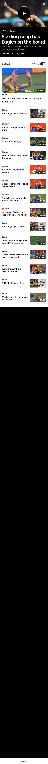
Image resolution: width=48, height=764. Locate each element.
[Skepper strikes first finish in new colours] (24, 184)
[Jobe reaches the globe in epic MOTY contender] (24, 240)
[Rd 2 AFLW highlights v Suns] (24, 127)
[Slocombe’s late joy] (24, 141)
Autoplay (35, 64)
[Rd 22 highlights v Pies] (24, 283)
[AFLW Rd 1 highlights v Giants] (24, 170)
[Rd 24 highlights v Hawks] (24, 113)
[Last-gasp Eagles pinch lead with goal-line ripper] (24, 212)
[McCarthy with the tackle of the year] (24, 297)
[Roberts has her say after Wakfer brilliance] (24, 198)
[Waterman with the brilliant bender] (24, 269)
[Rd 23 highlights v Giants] (24, 226)
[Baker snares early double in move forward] (24, 255)
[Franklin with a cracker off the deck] (24, 155)
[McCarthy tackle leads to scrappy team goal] (24, 87)
